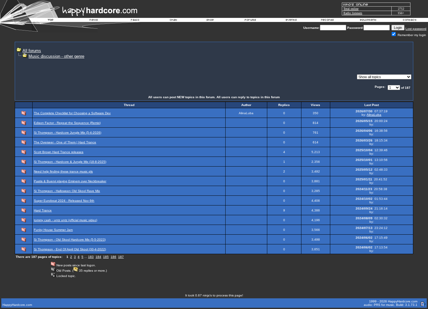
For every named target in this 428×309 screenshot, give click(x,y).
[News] (93, 21)
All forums (32, 50)
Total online (350, 8)
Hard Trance (43, 210)
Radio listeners (352, 13)
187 (121, 256)
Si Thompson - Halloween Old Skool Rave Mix (67, 191)
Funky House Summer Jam (53, 230)
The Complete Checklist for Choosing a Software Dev (72, 113)
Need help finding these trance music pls (63, 171)
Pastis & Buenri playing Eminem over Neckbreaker (70, 181)
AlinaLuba (374, 114)
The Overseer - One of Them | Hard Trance (65, 142)
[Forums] (250, 21)
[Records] (327, 21)
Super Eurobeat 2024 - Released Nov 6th (64, 200)
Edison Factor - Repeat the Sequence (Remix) (67, 123)
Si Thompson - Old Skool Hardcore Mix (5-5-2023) (70, 239)
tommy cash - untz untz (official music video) (65, 220)
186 (113, 256)
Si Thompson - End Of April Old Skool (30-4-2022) (70, 249)
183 (91, 256)
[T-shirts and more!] (210, 21)
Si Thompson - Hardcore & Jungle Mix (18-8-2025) (70, 161)
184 (98, 256)
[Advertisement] (297, 58)
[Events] (291, 21)
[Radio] (135, 21)
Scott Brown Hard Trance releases (58, 152)
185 (106, 256)
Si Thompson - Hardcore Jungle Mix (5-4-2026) (67, 132)
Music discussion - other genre (56, 56)
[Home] (50, 21)
